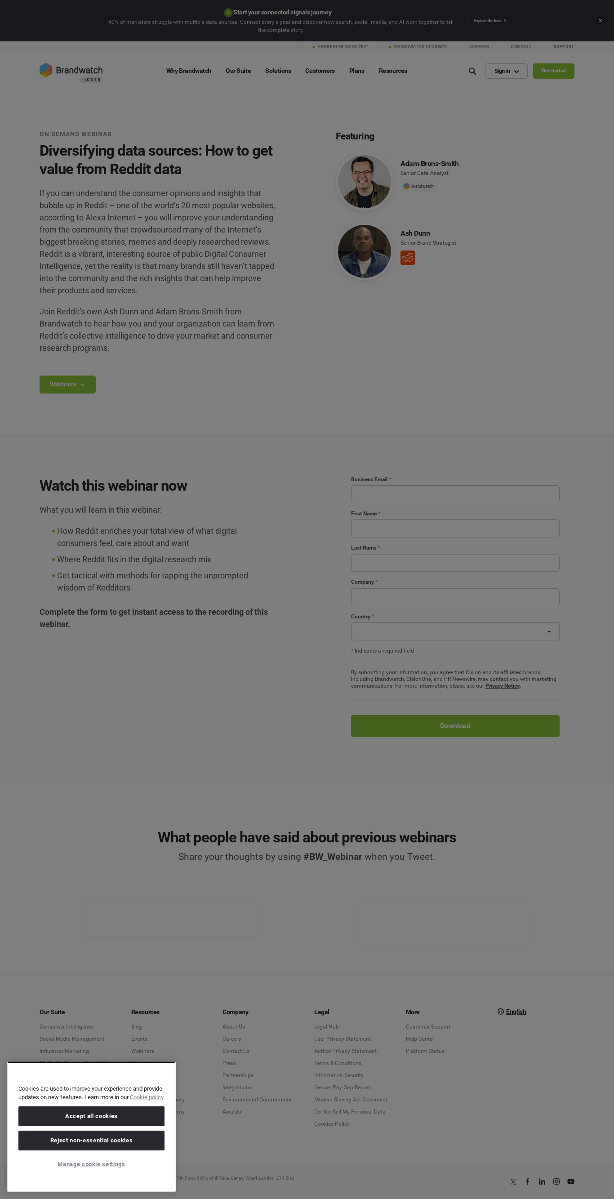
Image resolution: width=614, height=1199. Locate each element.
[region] (91, 1127)
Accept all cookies (91, 1116)
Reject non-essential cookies (91, 1140)
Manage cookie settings (91, 1164)
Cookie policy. (147, 1097)
